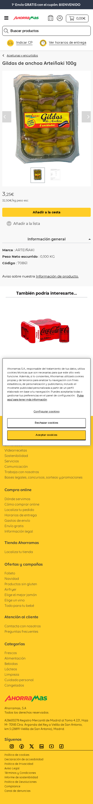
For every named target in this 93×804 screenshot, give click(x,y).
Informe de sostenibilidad (21, 777)
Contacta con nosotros (23, 626)
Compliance (12, 786)
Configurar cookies (46, 411)
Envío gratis (14, 526)
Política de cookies (17, 755)
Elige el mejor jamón (21, 595)
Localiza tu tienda (19, 552)
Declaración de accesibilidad (24, 759)
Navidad (12, 578)
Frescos (11, 653)
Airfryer (10, 589)
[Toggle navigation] (6, 18)
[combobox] (46, 31)
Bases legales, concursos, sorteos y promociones (44, 477)
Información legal (19, 531)
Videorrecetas (16, 450)
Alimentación (15, 658)
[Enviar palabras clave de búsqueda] (6, 31)
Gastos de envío (17, 520)
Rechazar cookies (46, 423)
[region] (46, 402)
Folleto (10, 573)
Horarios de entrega (21, 515)
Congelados (14, 685)
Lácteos (11, 669)
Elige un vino (15, 600)
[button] (60, 18)
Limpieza (12, 674)
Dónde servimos (17, 499)
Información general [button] (47, 239)
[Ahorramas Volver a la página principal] (29, 18)
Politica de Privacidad (19, 764)
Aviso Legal (12, 768)
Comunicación (16, 466)
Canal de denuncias (17, 791)
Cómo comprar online (22, 504)
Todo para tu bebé (19, 605)
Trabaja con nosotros (22, 472)
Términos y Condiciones (20, 773)
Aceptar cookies (46, 435)
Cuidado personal (19, 680)
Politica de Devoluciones (21, 782)
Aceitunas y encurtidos (22, 55)
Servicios (12, 461)
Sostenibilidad (16, 456)
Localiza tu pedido (19, 510)
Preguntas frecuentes (21, 631)
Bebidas (11, 664)
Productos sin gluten (21, 584)
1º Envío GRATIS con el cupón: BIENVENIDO (46, 4)
